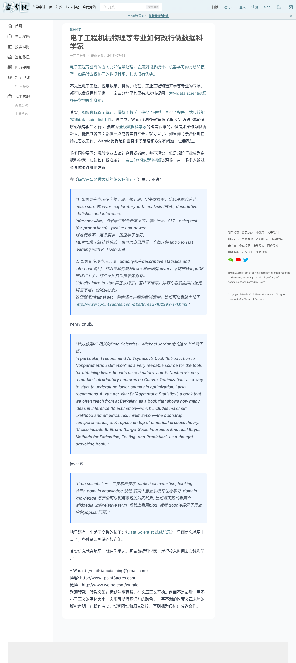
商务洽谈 (272, 245)
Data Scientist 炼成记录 (149, 532)
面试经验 (21, 105)
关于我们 (273, 232)
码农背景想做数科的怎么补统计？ (107, 179)
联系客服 (247, 239)
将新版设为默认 (159, 16)
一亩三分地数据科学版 (141, 160)
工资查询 (21, 113)
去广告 (232, 245)
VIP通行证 (262, 239)
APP (267, 7)
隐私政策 (261, 252)
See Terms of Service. (251, 299)
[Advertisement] (187, 6)
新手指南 (233, 232)
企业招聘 (244, 245)
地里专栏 (258, 245)
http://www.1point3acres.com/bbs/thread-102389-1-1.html (131, 304)
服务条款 (233, 252)
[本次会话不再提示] (291, 16)
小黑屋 (260, 232)
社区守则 (247, 252)
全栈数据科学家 (133, 127)
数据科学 (75, 29)
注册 (254, 7)
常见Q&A (247, 232)
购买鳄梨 (277, 239)
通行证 (229, 7)
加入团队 (233, 239)
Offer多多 (22, 86)
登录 (242, 7)
